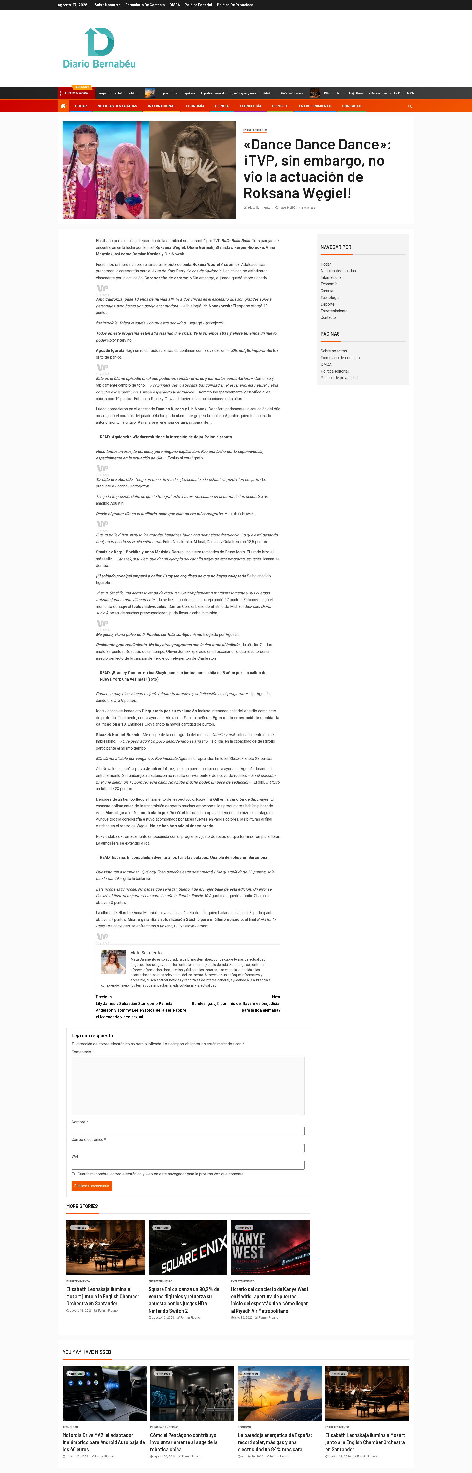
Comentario (83, 1052)
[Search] (410, 106)
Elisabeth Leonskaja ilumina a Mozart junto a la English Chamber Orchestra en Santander (338, 93)
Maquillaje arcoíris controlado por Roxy (141, 812)
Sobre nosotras (108, 5)
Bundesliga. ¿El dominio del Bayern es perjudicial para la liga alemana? (236, 1004)
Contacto (351, 106)
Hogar (81, 106)
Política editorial (198, 5)
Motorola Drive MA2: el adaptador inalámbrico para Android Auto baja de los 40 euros (104, 1442)
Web (75, 1156)
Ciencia (222, 106)
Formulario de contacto (145, 5)
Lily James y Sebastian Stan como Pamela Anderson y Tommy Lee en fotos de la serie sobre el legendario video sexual (141, 1007)
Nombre (80, 1122)
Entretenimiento (315, 106)
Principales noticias (164, 1427)
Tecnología (250, 106)
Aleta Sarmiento (259, 207)
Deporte (280, 106)
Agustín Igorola (110, 350)
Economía (195, 106)
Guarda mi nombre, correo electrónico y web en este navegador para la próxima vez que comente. (161, 1174)
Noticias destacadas (117, 106)
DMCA (175, 5)
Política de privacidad (235, 5)
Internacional (161, 106)
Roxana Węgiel (206, 264)
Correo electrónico (89, 1139)
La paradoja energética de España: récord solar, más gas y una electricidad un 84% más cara (175, 93)
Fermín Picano (108, 1310)
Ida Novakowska (217, 306)
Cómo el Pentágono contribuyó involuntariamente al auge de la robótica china (184, 1442)
